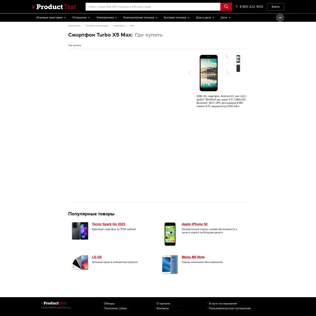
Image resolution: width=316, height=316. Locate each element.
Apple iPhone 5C (195, 224)
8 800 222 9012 (251, 7)
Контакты (163, 308)
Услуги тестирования (223, 303)
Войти (276, 6)
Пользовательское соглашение (230, 308)
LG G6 (97, 257)
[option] (238, 59)
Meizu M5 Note (193, 257)
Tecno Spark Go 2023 (108, 224)
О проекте (163, 303)
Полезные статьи (115, 308)
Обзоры (109, 303)
